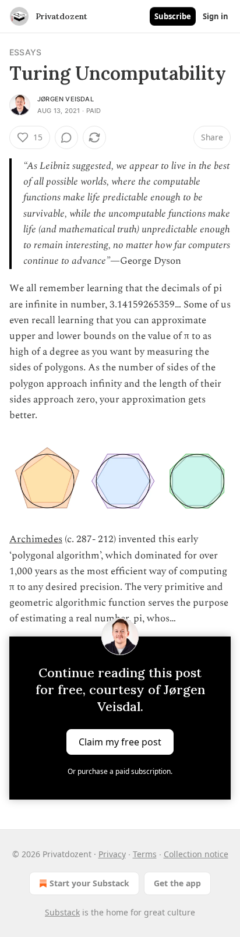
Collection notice (196, 854)
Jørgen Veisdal (65, 99)
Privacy (112, 854)
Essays (25, 52)
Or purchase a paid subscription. (120, 771)
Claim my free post (120, 741)
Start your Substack (89, 883)
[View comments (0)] (66, 137)
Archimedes (35, 539)
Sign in (215, 16)
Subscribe (172, 16)
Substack (62, 912)
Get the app (177, 883)
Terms (145, 854)
